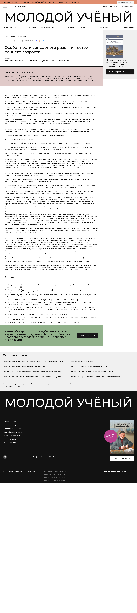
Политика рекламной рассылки (54, 480)
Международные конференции (42, 28)
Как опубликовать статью (13, 432)
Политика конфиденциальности (55, 477)
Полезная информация (12, 436)
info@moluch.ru (128, 7)
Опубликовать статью (125, 2)
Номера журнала (9, 421)
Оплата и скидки (9, 439)
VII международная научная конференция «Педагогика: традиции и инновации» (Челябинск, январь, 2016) (117, 63)
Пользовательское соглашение (54, 474)
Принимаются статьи (110, 436)
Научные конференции (12, 425)
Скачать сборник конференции (120, 72)
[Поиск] (94, 6)
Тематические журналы (76, 28)
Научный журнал (9, 28)
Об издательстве (9, 443)
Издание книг (128, 28)
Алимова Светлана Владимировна (22, 61)
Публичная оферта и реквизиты (55, 471)
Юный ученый (104, 28)
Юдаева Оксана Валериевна (54, 61)
